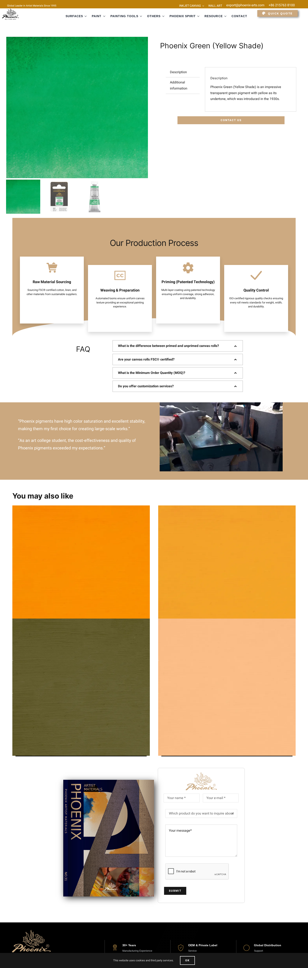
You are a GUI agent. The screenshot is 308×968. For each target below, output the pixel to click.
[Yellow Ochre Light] (81, 687)
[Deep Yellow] (81, 574)
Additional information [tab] (178, 85)
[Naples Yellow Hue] (227, 687)
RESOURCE (213, 16)
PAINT (96, 16)
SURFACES (74, 16)
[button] (178, 345)
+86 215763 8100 (282, 5)
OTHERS (153, 16)
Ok (187, 960)
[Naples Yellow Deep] (227, 574)
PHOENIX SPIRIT (183, 16)
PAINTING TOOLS (124, 16)
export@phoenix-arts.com (245, 5)
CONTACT (239, 16)
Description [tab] (178, 72)
